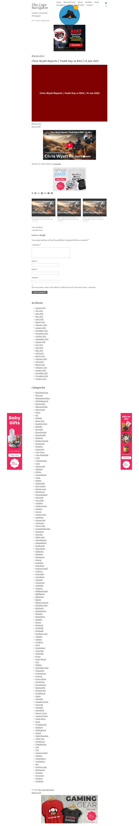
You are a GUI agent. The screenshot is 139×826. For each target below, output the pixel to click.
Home (58, 2)
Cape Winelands (41, 455)
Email (34, 269)
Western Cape (41, 767)
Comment (36, 245)
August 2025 (40, 342)
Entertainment (41, 495)
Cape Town (39, 452)
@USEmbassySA (41, 401)
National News (69, 2)
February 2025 (41, 359)
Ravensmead (40, 685)
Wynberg (39, 778)
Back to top (36, 793)
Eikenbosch (40, 492)
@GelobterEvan (41, 393)
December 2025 (41, 331)
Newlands (39, 631)
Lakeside (39, 580)
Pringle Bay (40, 682)
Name (35, 261)
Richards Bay (40, 691)
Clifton (38, 472)
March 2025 (40, 356)
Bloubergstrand (41, 441)
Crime (37, 478)
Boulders (39, 447)
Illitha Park (40, 537)
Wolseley (39, 773)
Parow (38, 656)
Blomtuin (39, 438)
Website (35, 278)
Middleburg (40, 594)
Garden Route (41, 506)
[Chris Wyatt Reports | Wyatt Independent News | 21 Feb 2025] (95, 207)
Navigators (60, 5)
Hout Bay (39, 534)
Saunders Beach (41, 702)
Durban (38, 481)
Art (36, 415)
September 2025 (42, 339)
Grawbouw (39, 523)
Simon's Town (41, 713)
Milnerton (39, 597)
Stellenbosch (40, 730)
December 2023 (41, 373)
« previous (35, 230)
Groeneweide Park (42, 529)
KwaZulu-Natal (41, 569)
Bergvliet (39, 430)
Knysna (38, 560)
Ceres (37, 464)
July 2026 (39, 311)
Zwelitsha (39, 781)
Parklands (39, 654)
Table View (39, 739)
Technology (40, 742)
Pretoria (38, 676)
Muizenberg (40, 617)
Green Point (40, 526)
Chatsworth (40, 466)
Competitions (40, 475)
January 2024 (40, 370)
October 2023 (40, 379)
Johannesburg (41, 543)
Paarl (37, 645)
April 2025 (39, 353)
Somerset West (41, 716)
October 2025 (40, 336)
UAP (37, 747)
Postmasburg (40, 674)
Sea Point (39, 705)
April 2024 (39, 362)
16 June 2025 (37, 124)
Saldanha (39, 699)
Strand (38, 733)
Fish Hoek (39, 498)
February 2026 (41, 325)
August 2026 (40, 308)
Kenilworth (40, 546)
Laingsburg (39, 577)
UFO (37, 750)
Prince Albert (40, 679)
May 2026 (39, 316)
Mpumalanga (40, 611)
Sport (37, 722)
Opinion (38, 639)
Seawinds (39, 708)
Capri (37, 458)
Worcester (39, 776)
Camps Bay (39, 449)
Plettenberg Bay (42, 668)
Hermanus (39, 532)
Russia (38, 696)
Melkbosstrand (41, 591)
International (40, 540)
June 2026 (39, 314)
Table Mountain (41, 736)
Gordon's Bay (40, 515)
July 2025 (39, 345)
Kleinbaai (39, 554)
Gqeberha (39, 517)
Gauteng (38, 509)
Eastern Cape (40, 489)
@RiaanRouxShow (42, 398)
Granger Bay (40, 520)
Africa (37, 412)
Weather (88, 2)
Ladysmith (39, 574)
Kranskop (39, 563)
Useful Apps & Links (76, 5)
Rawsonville (40, 688)
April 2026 (39, 319)
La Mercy (39, 571)
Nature (38, 622)
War (37, 764)
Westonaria (40, 770)
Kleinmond (39, 557)
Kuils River (39, 566)
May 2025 (39, 351)
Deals (96, 2)
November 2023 (41, 376)
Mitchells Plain (41, 605)
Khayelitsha (40, 549)
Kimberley (39, 552)
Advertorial (40, 410)
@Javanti (39, 395)
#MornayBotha (41, 407)
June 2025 (39, 348)
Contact (89, 5)
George (38, 512)
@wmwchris (38, 56)
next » (41, 230)
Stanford (39, 727)
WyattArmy (39, 227)
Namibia (38, 620)
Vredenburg (40, 761)
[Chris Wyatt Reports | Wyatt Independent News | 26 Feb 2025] (43, 207)
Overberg (39, 642)
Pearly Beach (40, 659)
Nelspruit (39, 625)
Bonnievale (39, 444)
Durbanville (40, 483)
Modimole (39, 608)
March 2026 (40, 322)
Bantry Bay (39, 421)
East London (40, 486)
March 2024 (40, 365)
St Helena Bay (41, 725)
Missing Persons (41, 603)
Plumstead (39, 671)
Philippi (38, 665)
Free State (39, 500)
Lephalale (39, 586)
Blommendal (40, 435)
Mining (38, 600)
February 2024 (41, 368)
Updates (38, 756)
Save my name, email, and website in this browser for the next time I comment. (64, 287)
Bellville (38, 427)
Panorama (39, 651)
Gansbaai (39, 503)
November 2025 (41, 334)
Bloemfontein (41, 432)
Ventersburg (40, 759)
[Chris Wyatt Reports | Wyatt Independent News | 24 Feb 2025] (69, 207)
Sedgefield (39, 710)
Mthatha (38, 614)
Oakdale (38, 637)
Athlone (38, 418)
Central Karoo (41, 461)
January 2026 (40, 328)
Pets (37, 662)
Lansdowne (40, 583)
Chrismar (39, 469)
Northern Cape (41, 634)
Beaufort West (41, 424)
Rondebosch (40, 693)
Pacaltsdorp (40, 648)
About (80, 2)
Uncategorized (41, 753)
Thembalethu (40, 744)
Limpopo (39, 588)
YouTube (57, 164)
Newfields (39, 628)
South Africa (40, 719)
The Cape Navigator (40, 6)
